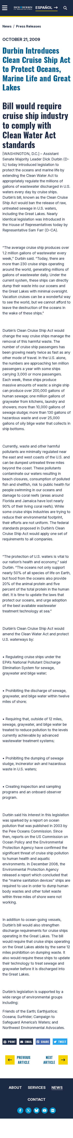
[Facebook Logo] (20, 1110)
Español (43, 7)
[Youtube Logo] (45, 1110)
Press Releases (28, 26)
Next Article (49, 1060)
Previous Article (23, 1060)
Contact (37, 1099)
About (15, 1087)
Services (37, 1087)
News (7, 26)
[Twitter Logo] (28, 1110)
